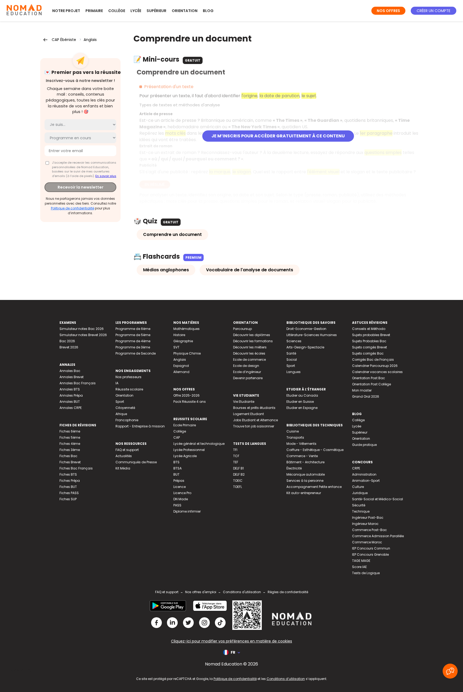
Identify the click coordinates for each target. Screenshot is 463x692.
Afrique (121, 414)
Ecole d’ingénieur (247, 372)
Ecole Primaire (184, 425)
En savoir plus (105, 176)
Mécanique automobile (305, 474)
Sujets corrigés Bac (368, 353)
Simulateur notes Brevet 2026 (83, 335)
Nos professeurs (128, 377)
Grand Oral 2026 (365, 396)
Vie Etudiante (243, 401)
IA (116, 383)
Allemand (181, 372)
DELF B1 (238, 468)
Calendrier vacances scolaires (377, 372)
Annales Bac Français (77, 383)
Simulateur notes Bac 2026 (81, 328)
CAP (176, 437)
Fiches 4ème (69, 443)
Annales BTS (69, 389)
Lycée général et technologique (199, 443)
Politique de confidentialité (72, 208)
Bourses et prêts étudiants (254, 407)
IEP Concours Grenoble (370, 554)
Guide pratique (364, 444)
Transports (295, 437)
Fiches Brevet (70, 462)
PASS (177, 505)
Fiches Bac (68, 456)
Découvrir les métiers (250, 347)
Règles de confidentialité (288, 592)
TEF (235, 462)
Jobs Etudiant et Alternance (255, 420)
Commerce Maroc (367, 542)
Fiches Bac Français (76, 468)
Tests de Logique (366, 573)
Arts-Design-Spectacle (305, 347)
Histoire (179, 335)
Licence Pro (182, 493)
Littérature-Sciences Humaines (311, 335)
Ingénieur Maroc (365, 523)
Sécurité (358, 505)
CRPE (356, 468)
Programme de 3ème (132, 347)
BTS (176, 462)
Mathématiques (186, 328)
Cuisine (292, 431)
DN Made (180, 499)
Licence (179, 486)
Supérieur (156, 10)
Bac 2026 (67, 341)
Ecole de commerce (249, 359)
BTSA (177, 468)
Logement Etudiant (248, 414)
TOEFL (237, 486)
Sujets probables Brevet (371, 335)
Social (291, 359)
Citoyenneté (125, 407)
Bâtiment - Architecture (305, 462)
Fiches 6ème (69, 431)
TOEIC (237, 480)
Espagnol (181, 365)
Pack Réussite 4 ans (189, 401)
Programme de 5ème (132, 335)
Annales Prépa (71, 395)
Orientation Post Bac (368, 378)
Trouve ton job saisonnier (253, 426)
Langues (293, 372)
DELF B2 (239, 474)
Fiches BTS (68, 474)
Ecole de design (246, 365)
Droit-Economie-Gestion (306, 328)
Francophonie (126, 420)
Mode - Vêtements (301, 443)
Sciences (293, 341)
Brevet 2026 (68, 347)
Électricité (294, 468)
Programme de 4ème (132, 341)
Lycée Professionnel (189, 449)
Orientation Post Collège (371, 384)
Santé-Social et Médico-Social (377, 499)
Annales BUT (69, 401)
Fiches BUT (68, 486)
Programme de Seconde (135, 353)
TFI (235, 449)
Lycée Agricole (185, 456)
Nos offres (388, 10)
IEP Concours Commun (371, 548)
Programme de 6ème (132, 328)
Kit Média (122, 468)
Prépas (178, 480)
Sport (119, 401)
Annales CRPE (70, 407)
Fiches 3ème (69, 449)
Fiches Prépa (69, 480)
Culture (358, 486)
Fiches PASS (69, 493)
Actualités (123, 456)
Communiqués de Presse (136, 462)
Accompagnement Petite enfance (314, 486)
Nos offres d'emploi (200, 592)
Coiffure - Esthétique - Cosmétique (314, 449)
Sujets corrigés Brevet (369, 347)
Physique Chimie (187, 353)
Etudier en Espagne (302, 407)
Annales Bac (69, 370)
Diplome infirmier (187, 511)
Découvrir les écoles (249, 353)
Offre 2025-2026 (186, 395)
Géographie (183, 341)
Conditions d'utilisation (242, 592)
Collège (116, 10)
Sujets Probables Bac (369, 341)
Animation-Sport (366, 480)
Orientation (184, 10)
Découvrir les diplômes (251, 335)
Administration (364, 474)
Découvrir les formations (253, 341)
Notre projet (66, 10)
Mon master (362, 390)
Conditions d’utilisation (286, 678)
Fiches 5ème (69, 437)
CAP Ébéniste (64, 39)
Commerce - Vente (302, 456)
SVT (176, 347)
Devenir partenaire (248, 378)
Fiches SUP (68, 499)
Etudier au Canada (302, 395)
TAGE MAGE (361, 560)
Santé (291, 353)
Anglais (90, 39)
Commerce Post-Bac (369, 530)
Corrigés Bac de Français (373, 359)
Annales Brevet (71, 377)
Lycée (135, 10)
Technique (360, 511)
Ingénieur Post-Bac (367, 517)
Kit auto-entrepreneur (303, 493)
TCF (236, 456)
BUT (176, 474)
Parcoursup (242, 328)
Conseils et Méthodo (368, 328)
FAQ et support (127, 449)
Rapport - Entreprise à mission (140, 426)
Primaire (94, 10)
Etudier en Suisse (300, 401)
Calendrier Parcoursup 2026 (375, 365)
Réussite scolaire (129, 389)
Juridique (360, 493)
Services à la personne (304, 480)
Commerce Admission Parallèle (378, 536)
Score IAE (359, 567)
